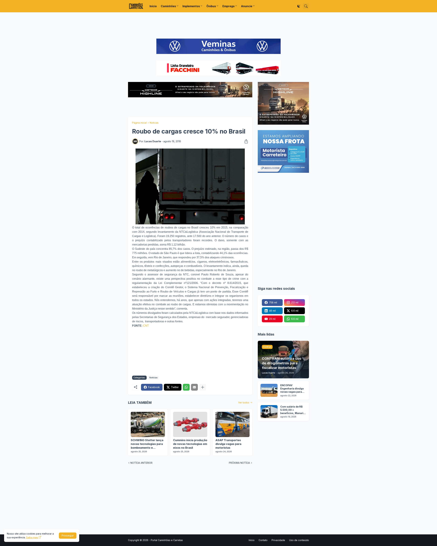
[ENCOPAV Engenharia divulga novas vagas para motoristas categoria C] (269, 390)
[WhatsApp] (186, 387)
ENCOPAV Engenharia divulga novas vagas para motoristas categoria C (292, 389)
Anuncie (246, 6)
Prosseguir (68, 535)
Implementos (191, 6)
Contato (263, 540)
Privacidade (278, 540)
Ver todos (243, 402)
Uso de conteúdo (299, 540)
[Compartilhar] (245, 141)
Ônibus (211, 6)
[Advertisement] (218, 25)
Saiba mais (32, 537)
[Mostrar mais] (202, 387)
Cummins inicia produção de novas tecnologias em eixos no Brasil (190, 443)
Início (153, 6)
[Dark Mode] (299, 6)
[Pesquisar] (306, 6)
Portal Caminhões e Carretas (167, 540)
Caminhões (168, 6)
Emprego (228, 6)
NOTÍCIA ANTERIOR (141, 462)
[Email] (194, 387)
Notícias (154, 122)
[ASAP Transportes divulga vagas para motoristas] (232, 424)
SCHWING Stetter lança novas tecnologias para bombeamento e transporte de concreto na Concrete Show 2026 (147, 444)
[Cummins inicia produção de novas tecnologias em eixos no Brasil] (190, 424)
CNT (146, 325)
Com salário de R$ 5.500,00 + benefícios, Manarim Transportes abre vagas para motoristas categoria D (293, 410)
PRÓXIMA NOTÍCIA (239, 462)
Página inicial (139, 122)
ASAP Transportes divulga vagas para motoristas (228, 443)
